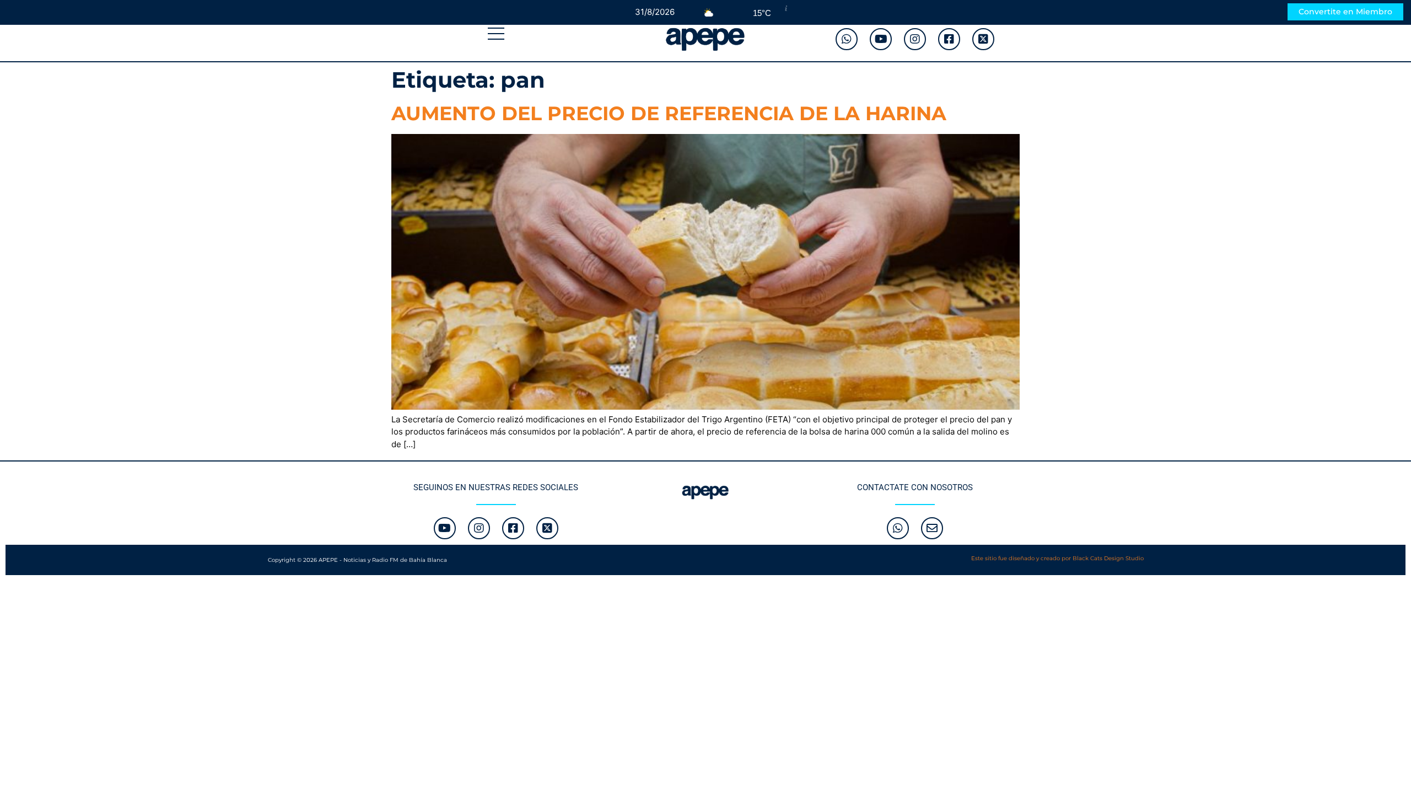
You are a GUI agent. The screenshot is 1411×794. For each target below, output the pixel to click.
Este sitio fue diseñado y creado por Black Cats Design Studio (1057, 558)
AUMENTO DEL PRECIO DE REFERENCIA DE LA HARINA (668, 113)
